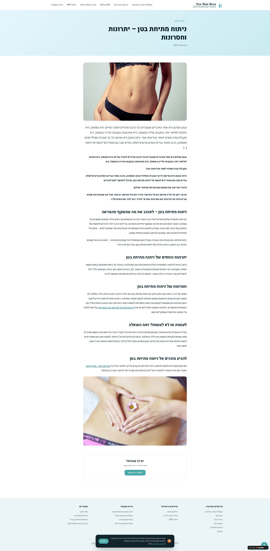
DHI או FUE (105, 4)
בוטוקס (220, 531)
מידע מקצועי (57, 4)
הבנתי (103, 541)
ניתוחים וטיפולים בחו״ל (79, 519)
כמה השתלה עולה (88, 4)
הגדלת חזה (218, 519)
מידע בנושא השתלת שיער (122, 511)
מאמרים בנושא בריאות (124, 523)
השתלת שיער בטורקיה (142, 4)
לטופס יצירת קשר (135, 472)
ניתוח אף (219, 515)
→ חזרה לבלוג (181, 21)
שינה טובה (84, 511)
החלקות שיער (172, 511)
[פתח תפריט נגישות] (264, 545)
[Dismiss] (266, 547)
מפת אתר (94, 543)
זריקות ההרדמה (121, 4)
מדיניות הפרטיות (158, 544)
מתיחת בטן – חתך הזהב (98, 366)
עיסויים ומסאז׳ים (126, 519)
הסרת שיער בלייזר (170, 515)
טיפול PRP (71, 4)
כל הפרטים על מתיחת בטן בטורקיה (116, 307)
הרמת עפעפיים (217, 527)
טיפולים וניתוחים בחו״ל (124, 515)
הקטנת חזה (218, 523)
